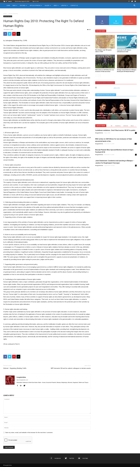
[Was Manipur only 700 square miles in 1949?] (105, 41)
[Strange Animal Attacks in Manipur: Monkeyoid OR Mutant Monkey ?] (127, 61)
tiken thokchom (101, 117)
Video (55, 5)
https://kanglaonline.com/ (22, 379)
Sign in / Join (35, 1)
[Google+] (21, 386)
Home (8, 5)
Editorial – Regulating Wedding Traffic (14, 368)
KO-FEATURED (100, 31)
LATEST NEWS (100, 125)
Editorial (125, 125)
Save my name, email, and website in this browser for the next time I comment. (29, 432)
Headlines (118, 125)
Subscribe (130, 16)
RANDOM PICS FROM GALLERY (105, 95)
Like (102, 16)
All (111, 125)
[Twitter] (132, 1)
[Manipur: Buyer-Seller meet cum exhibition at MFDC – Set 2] (116, 109)
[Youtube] (135, 1)
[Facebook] (129, 1)
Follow (116, 16)
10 (135, 143)
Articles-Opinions (35, 5)
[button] (134, 6)
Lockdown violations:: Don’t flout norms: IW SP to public (115, 130)
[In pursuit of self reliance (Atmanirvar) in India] (127, 41)
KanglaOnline (21, 377)
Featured (22, 5)
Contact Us (74, 5)
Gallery (47, 5)
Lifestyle (63, 5)
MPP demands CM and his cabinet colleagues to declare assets (71, 368)
